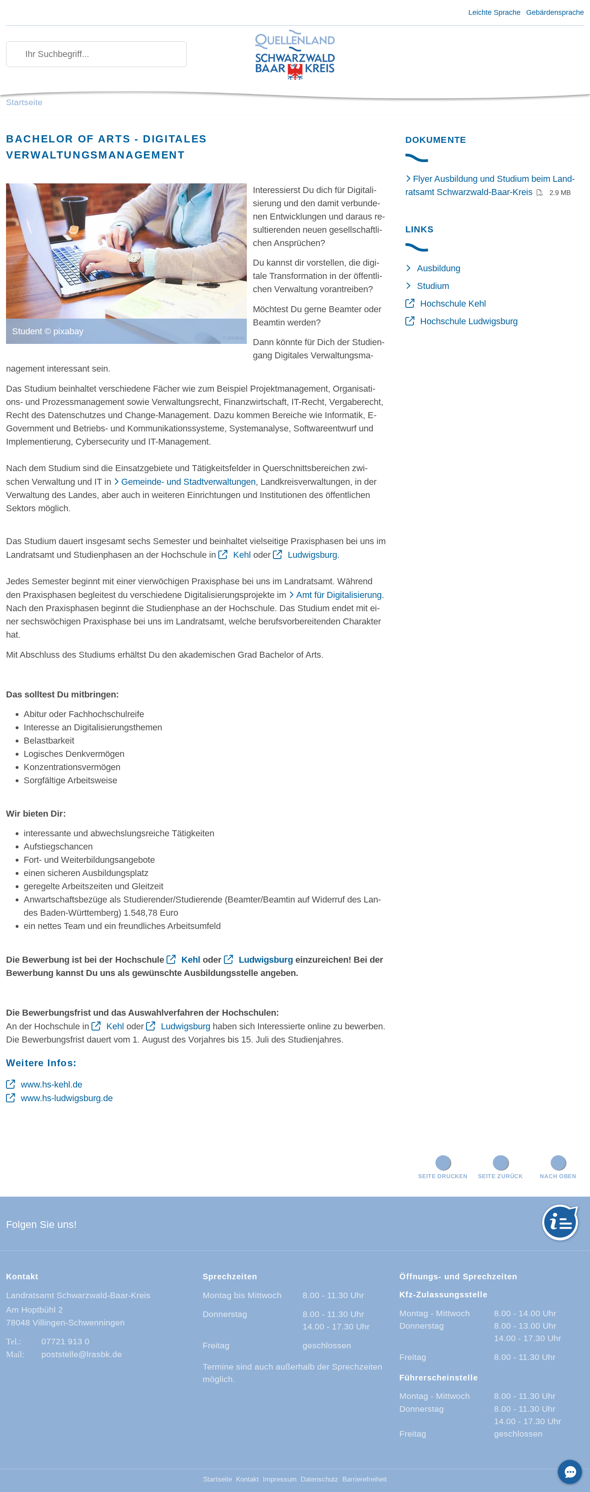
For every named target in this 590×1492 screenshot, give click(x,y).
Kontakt (247, 1479)
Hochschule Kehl (453, 304)
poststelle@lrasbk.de (81, 1354)
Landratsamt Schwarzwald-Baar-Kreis (78, 1295)
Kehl (242, 555)
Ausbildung (438, 268)
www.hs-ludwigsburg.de (67, 1098)
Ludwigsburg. (314, 555)
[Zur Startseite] (295, 55)
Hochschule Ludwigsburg (469, 321)
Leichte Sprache (494, 12)
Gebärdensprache (555, 12)
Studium (433, 286)
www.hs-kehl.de (51, 1084)
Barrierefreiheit (364, 1479)
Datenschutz (319, 1479)
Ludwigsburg (266, 960)
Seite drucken (442, 1176)
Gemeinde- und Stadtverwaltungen (188, 482)
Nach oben (558, 1176)
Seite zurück (500, 1176)
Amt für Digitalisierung (339, 595)
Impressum (280, 1479)
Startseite (24, 102)
